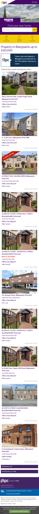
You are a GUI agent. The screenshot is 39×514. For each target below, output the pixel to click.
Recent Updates (19, 40)
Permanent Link (7, 466)
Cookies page (24, 509)
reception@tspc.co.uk (9, 487)
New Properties (7, 40)
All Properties (32, 40)
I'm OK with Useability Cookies (19, 511)
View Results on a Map (9, 471)
